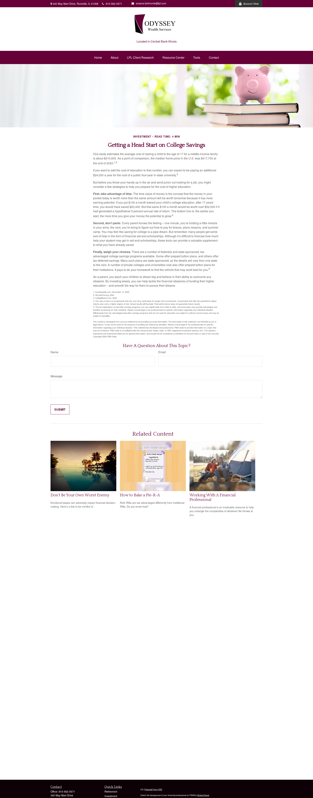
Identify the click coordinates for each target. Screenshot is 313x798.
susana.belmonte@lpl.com (151, 3)
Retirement (111, 791)
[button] (98, 57)
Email (162, 352)
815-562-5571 (114, 3)
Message (56, 376)
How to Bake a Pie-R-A (140, 495)
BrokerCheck (203, 795)
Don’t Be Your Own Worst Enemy (80, 495)
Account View (251, 3)
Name (54, 352)
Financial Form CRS (153, 789)
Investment (111, 796)
